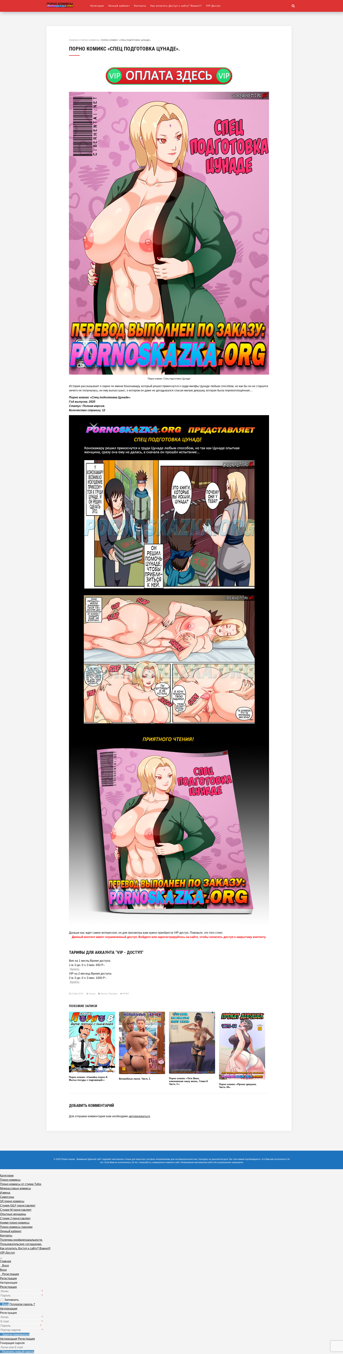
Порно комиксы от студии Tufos (20, 1184)
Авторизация (8, 1308)
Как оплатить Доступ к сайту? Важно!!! (176, 5)
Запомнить (11, 1299)
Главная (73, 40)
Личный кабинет (119, 5)
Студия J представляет (15, 1218)
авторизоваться (139, 1116)
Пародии (112, 993)
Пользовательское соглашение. (21, 1244)
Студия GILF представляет (17, 1205)
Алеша (91, 993)
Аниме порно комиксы (14, 1222)
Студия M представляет (15, 1209)
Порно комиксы (90, 40)
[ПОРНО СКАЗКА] (68, 4)
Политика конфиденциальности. (21, 1239)
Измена (5, 1192)
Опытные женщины (13, 1214)
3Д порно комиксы (12, 1201)
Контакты (140, 5)
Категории (97, 5)
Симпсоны (7, 1196)
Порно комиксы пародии (16, 1226)
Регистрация (8, 1286)
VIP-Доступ (213, 5)
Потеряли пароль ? (22, 1304)
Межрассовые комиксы (15, 1188)
